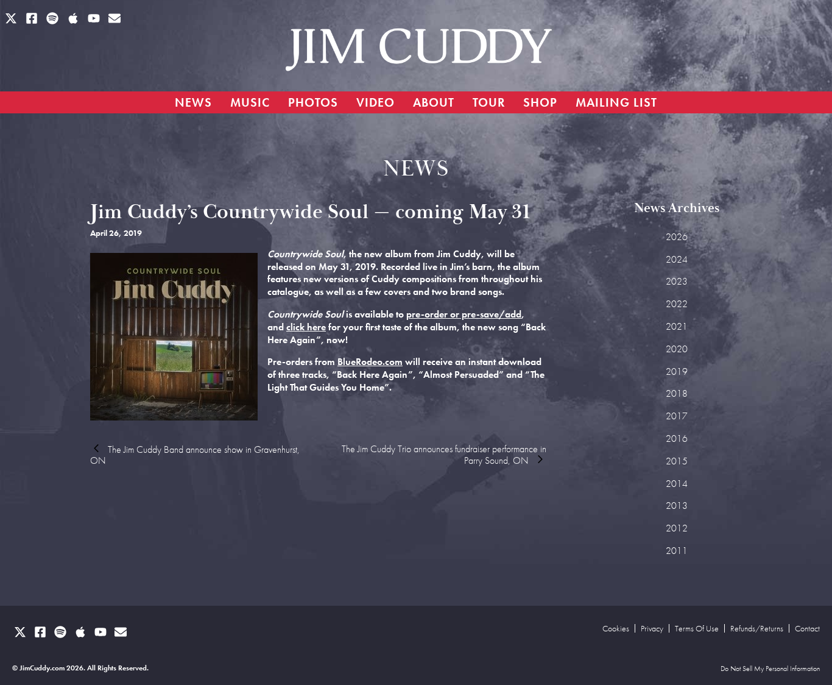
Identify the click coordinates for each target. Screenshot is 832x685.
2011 (677, 550)
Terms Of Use (697, 628)
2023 (677, 281)
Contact (807, 628)
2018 (677, 393)
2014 (677, 483)
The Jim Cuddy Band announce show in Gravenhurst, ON (195, 455)
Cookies (615, 628)
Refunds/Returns (756, 628)
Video (375, 102)
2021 (677, 326)
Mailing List (616, 102)
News (193, 102)
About (433, 102)
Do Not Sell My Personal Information (770, 669)
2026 (677, 236)
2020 (677, 348)
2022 (677, 303)
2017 (677, 416)
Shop (540, 102)
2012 (677, 528)
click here (306, 327)
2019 (677, 371)
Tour (489, 102)
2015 (677, 461)
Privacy (652, 628)
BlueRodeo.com (370, 361)
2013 (677, 505)
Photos (313, 102)
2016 (677, 438)
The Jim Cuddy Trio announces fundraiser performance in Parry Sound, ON (444, 454)
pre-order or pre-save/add (463, 314)
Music (250, 102)
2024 (677, 259)
